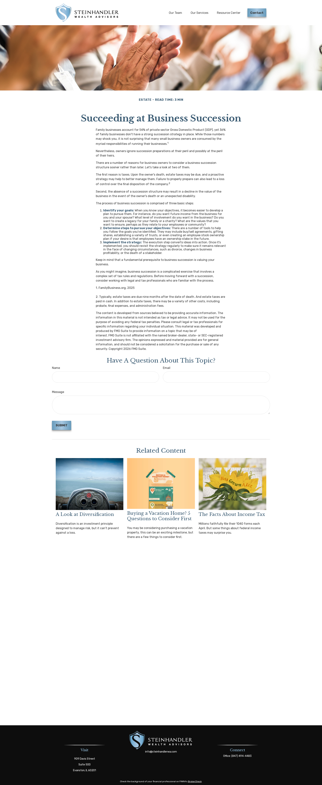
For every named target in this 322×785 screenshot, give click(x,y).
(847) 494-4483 (241, 756)
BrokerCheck (195, 781)
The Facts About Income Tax (232, 514)
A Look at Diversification (85, 514)
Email (166, 368)
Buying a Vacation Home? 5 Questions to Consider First (159, 516)
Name (56, 368)
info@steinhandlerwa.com (161, 751)
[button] (175, 12)
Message (58, 392)
